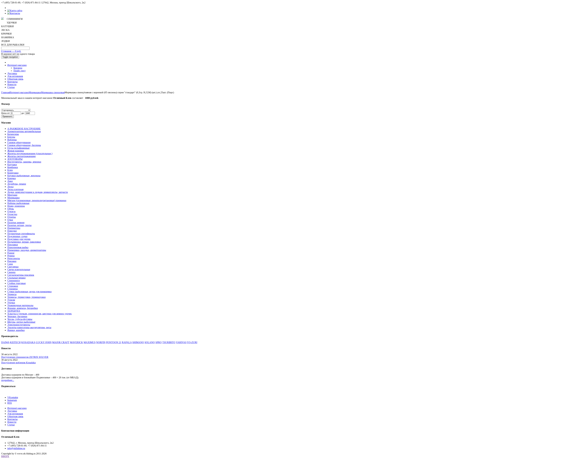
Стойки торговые (16, 283)
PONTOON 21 (113, 342)
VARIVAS (181, 342)
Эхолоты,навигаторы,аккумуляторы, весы (29, 327)
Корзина (17, 68)
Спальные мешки (16, 277)
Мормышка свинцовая (53, 92)
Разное (10, 253)
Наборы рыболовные (18, 203)
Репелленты (13, 258)
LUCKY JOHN (44, 342)
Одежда (11, 211)
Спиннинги (13, 280)
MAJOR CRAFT (60, 342)
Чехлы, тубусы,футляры (19, 319)
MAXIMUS (90, 342)
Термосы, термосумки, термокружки (26, 297)
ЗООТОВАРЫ (15, 159)
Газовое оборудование (19, 142)
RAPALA (127, 342)
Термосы (12, 294)
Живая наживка (15, 150)
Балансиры (13, 134)
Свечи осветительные (18, 269)
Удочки (11, 302)
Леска (10, 186)
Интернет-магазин (17, 65)
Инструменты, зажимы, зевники (24, 161)
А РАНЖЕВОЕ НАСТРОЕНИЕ (24, 128)
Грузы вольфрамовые (18, 148)
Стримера (12, 288)
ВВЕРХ (5, 456)
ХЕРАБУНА (13, 311)
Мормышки (35, 92)
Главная (5, 92)
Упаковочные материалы (20, 305)
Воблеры (12, 139)
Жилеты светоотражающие (21, 156)
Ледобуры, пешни (16, 184)
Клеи (10, 170)
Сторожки (12, 286)
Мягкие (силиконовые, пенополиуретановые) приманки (36, 200)
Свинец (11, 272)
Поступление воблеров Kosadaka (18, 362)
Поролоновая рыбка (17, 247)
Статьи (11, 87)
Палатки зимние (15, 222)
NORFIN (101, 342)
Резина (11, 255)
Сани (10, 264)
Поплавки (12, 244)
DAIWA (5, 342)
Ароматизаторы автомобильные (24, 131)
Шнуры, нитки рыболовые (21, 322)
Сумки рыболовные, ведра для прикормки (29, 291)
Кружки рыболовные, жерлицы (23, 175)
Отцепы (11, 217)
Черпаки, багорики (17, 316)
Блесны (11, 137)
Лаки (10, 181)
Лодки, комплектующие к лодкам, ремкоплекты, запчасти (37, 192)
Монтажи (12, 195)
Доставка (12, 73)
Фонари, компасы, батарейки (22, 308)
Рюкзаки (11, 261)
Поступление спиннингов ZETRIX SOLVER (24, 357)
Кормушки (13, 173)
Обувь (10, 208)
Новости (11, 84)
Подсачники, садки (17, 236)
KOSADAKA (28, 342)
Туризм (11, 300)
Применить (7, 116)
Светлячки (13, 266)
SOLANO (150, 342)
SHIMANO (138, 342)
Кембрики (12, 167)
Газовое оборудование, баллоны (24, 145)
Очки (10, 219)
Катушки (12, 164)
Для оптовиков (15, 76)
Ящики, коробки (16, 330)
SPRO (158, 342)
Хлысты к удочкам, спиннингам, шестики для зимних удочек (39, 313)
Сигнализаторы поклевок (20, 275)
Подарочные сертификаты (21, 233)
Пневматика (13, 228)
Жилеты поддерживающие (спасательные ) (29, 153)
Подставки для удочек (18, 239)
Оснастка (12, 214)
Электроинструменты (18, 324)
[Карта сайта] (14, 10)
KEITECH (15, 342)
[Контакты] (13, 13)
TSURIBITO (168, 342)
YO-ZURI (192, 342)
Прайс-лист (19, 70)
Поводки (12, 231)
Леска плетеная (15, 189)
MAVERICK (76, 342)
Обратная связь (15, 79)
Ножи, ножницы (16, 206)
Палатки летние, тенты (19, 225)
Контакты (12, 81)
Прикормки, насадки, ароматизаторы (26, 250)
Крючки (11, 178)
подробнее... (7, 380)
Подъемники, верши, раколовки (24, 242)
